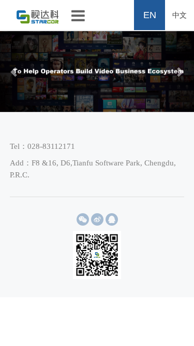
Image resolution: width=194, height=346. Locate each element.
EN (149, 15)
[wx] (83, 219)
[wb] (97, 219)
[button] (14, 71)
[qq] (112, 219)
